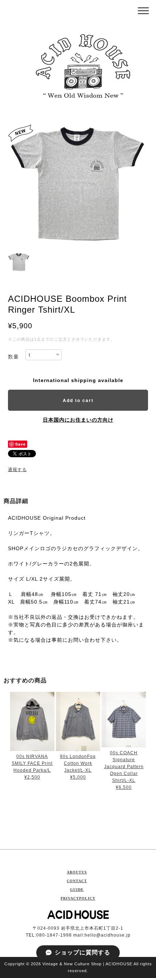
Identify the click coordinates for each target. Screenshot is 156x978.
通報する (17, 469)
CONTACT (77, 881)
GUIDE (77, 890)
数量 (13, 357)
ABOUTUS (77, 872)
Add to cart (78, 400)
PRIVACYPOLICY (78, 898)
